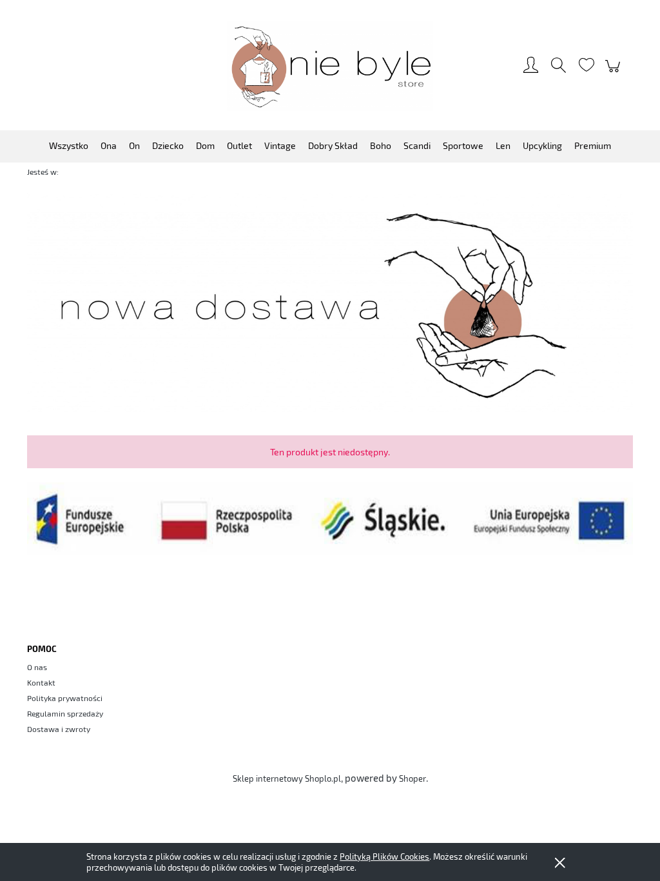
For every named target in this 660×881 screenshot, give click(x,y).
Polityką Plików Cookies (384, 856)
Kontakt (41, 682)
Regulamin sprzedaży (65, 713)
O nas (37, 666)
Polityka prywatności (64, 697)
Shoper (412, 778)
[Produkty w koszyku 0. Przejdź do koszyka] (614, 72)
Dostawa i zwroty (58, 728)
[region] (330, 302)
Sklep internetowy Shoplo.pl (287, 778)
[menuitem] (68, 145)
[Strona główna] (330, 66)
